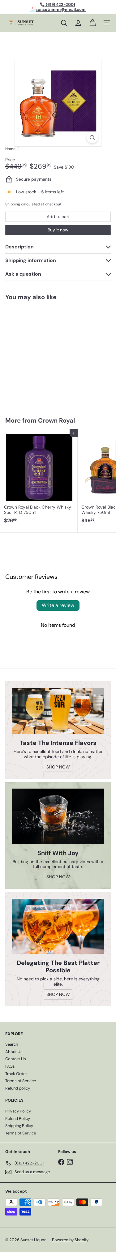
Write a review (58, 605)
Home (10, 149)
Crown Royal (56, 420)
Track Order (16, 1073)
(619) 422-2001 (60, 4)
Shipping (12, 204)
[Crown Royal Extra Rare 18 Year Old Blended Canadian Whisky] (39, 355)
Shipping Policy (19, 1125)
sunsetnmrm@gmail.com (61, 9)
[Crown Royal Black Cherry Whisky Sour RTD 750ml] (39, 478)
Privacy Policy (18, 1111)
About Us (14, 1051)
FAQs (10, 1066)
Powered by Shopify (70, 1239)
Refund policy (17, 1088)
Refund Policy (17, 1118)
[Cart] (92, 23)
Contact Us (15, 1058)
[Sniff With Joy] (58, 816)
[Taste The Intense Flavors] (58, 711)
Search (11, 1044)
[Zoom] (92, 137)
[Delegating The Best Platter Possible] (58, 926)
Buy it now (58, 230)
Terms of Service (20, 1080)
